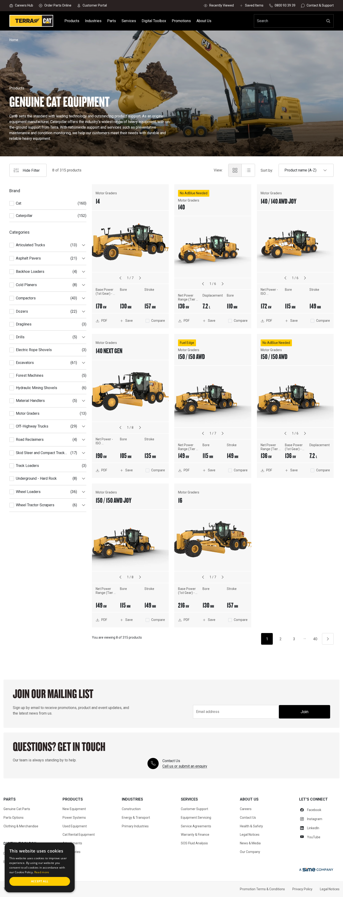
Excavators (25, 362)
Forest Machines (29, 375)
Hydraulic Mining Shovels (36, 388)
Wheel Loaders (28, 492)
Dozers (22, 311)
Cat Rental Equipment (79, 834)
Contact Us (248, 817)
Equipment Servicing (196, 817)
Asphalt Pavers (28, 258)
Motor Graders (27, 413)
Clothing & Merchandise (21, 826)
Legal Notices (249, 834)
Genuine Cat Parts (17, 809)
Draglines (24, 324)
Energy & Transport (136, 817)
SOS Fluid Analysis (194, 843)
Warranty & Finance (195, 834)
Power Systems (74, 817)
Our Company (250, 852)
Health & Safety (251, 826)
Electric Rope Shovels (34, 350)
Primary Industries (135, 826)
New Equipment (74, 809)
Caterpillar (24, 215)
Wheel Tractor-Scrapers (35, 505)
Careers (246, 809)
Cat (18, 203)
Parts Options (14, 817)
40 (315, 639)
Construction (131, 809)
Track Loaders (27, 465)
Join (304, 711)
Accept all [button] (40, 881)
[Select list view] (248, 170)
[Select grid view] (235, 170)
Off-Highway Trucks (32, 426)
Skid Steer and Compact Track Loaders (40, 453)
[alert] (40, 867)
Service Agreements (196, 826)
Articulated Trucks (30, 245)
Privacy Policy (302, 889)
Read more (41, 872)
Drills (20, 337)
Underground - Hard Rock (36, 478)
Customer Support (194, 809)
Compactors (26, 298)
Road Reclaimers (30, 439)
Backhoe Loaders (30, 271)
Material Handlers (30, 400)
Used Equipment (75, 826)
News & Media (250, 843)
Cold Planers (26, 285)
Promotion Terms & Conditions (262, 889)
